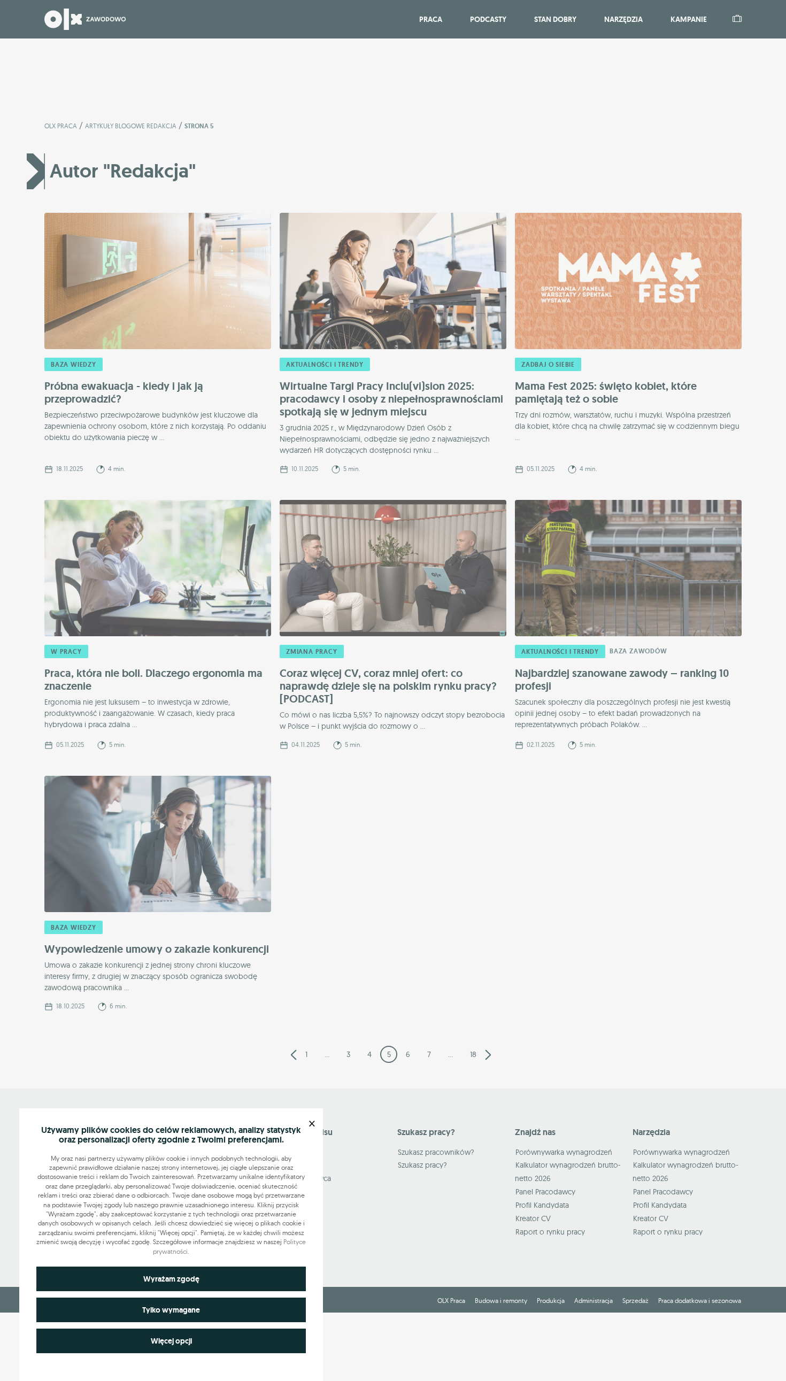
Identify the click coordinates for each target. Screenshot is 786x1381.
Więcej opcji (171, 1341)
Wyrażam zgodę (171, 1279)
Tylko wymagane (171, 1310)
